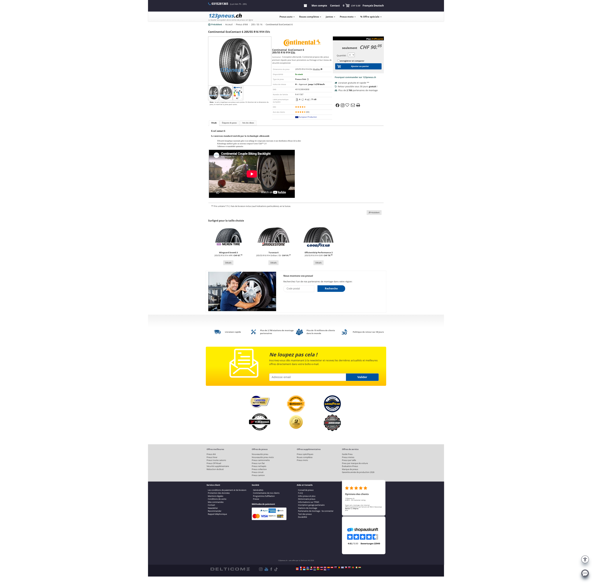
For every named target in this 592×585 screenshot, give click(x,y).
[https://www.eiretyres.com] (356, 567)
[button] (585, 559)
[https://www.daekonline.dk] (318, 567)
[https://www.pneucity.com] (353, 567)
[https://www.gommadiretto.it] (311, 567)
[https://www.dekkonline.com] (314, 567)
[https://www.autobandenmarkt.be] (339, 567)
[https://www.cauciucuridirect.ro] (301, 569)
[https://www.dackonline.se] (307, 567)
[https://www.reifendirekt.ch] (304, 567)
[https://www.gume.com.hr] (311, 569)
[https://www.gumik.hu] (359, 567)
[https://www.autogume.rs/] (325, 569)
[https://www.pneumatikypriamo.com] (349, 567)
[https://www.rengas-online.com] (342, 567)
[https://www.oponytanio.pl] (297, 569)
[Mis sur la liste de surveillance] (347, 105)
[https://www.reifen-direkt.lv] (321, 569)
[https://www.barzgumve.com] (307, 569)
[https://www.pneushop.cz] (346, 567)
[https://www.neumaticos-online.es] (328, 567)
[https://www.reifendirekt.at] (332, 567)
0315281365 (220, 4)
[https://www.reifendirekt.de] (297, 567)
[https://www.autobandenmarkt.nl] (321, 567)
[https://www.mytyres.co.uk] (325, 567)
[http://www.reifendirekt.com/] (328, 569)
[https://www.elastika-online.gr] (304, 569)
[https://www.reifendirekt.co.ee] (314, 569)
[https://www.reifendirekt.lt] (318, 569)
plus (346, 510)
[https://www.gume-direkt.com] (335, 567)
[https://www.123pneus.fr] (301, 567)
